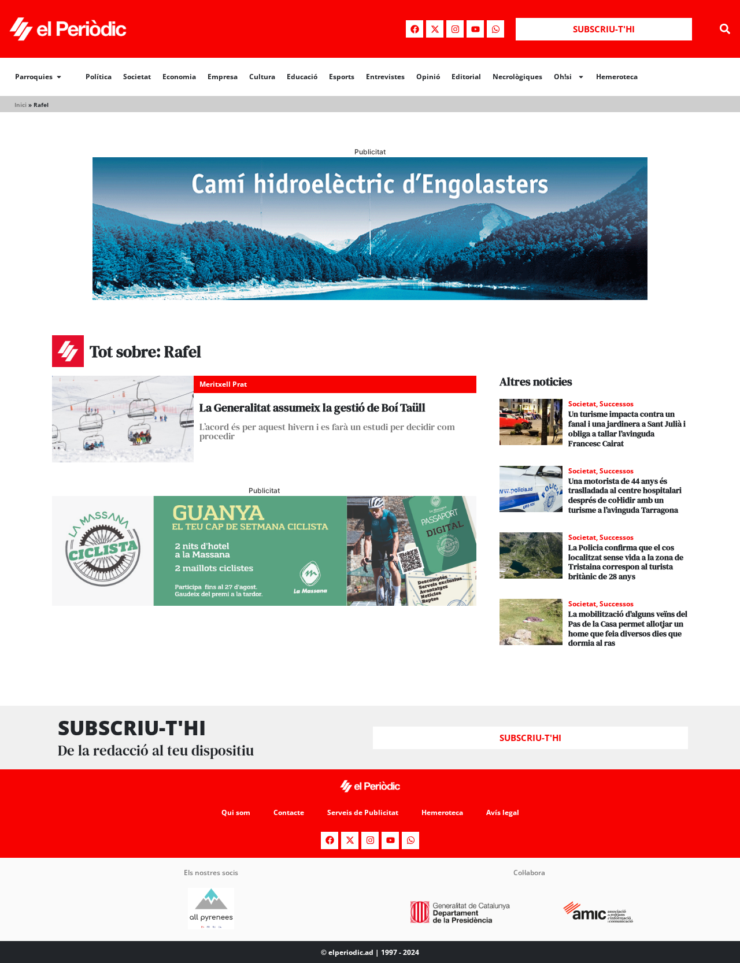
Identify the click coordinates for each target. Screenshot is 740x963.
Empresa (223, 77)
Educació (302, 77)
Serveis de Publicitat (362, 812)
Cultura (262, 77)
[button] (724, 29)
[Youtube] (475, 29)
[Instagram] (455, 29)
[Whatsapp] (495, 29)
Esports (341, 77)
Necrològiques (517, 77)
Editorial (466, 77)
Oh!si (563, 77)
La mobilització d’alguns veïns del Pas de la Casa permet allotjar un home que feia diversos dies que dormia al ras (627, 628)
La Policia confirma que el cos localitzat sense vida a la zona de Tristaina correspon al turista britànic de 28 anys (625, 562)
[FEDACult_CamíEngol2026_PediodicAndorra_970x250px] (370, 296)
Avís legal (502, 812)
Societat (137, 77)
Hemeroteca (617, 77)
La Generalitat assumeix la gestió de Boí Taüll (312, 407)
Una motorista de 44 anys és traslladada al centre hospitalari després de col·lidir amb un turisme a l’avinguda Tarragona (625, 495)
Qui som (235, 812)
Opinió (428, 77)
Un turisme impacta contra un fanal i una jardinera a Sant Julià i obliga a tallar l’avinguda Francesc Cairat (627, 428)
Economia (179, 77)
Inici (20, 105)
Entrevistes (385, 77)
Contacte (288, 812)
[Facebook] (414, 29)
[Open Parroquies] (59, 77)
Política (99, 77)
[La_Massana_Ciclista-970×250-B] (264, 602)
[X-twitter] (434, 29)
